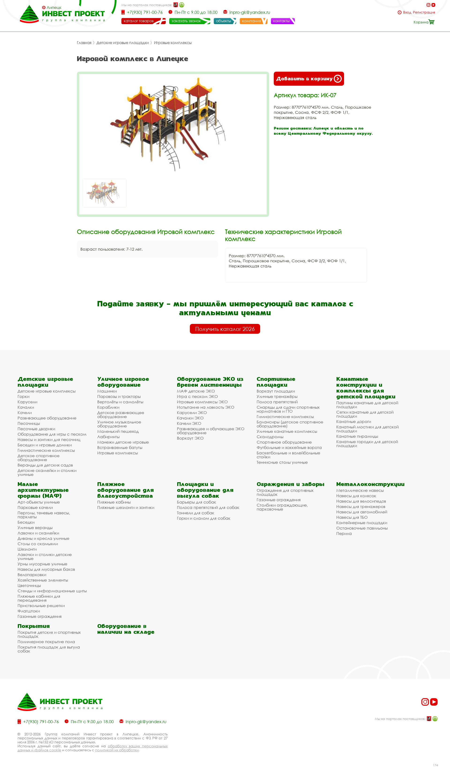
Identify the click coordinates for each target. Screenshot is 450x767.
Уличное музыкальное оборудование (119, 424)
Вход (407, 12)
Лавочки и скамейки (38, 533)
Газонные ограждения (40, 616)
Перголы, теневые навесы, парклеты (44, 515)
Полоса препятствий (277, 402)
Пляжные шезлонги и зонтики (125, 507)
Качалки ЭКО (190, 418)
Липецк (54, 7)
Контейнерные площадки (361, 523)
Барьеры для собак (196, 502)
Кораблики (108, 407)
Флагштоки (29, 611)
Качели (25, 413)
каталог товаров (139, 21)
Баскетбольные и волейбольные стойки (288, 455)
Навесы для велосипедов (361, 501)
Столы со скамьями (38, 544)
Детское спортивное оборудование (39, 458)
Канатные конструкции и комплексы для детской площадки (365, 387)
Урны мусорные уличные (42, 564)
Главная (84, 42)
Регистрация (424, 12)
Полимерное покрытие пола (46, 642)
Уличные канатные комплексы (287, 431)
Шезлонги (27, 549)
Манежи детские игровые (123, 442)
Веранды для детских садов (45, 465)
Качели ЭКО (189, 423)
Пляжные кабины (114, 502)
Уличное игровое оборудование (123, 382)
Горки (23, 396)
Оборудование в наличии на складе (125, 629)
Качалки (26, 407)
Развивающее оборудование (47, 418)
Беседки (26, 522)
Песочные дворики (36, 429)
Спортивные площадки (276, 382)
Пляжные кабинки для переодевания (39, 598)
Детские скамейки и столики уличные (47, 472)
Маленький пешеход (118, 431)
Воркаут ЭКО (190, 438)
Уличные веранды (35, 528)
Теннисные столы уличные (282, 462)
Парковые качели (35, 507)
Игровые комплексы (173, 42)
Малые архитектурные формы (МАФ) (43, 490)
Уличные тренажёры (277, 396)
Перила (344, 533)
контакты (281, 21)
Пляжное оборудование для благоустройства (125, 490)
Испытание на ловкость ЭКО (205, 407)
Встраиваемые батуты (119, 447)
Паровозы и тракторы (119, 396)
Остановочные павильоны (362, 528)
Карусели (27, 402)
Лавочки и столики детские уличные (45, 556)
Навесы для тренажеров (360, 506)
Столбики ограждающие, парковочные (282, 507)
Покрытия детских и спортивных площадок (49, 634)
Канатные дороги (353, 421)
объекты (223, 21)
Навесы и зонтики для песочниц (49, 439)
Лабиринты (108, 437)
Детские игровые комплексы (46, 391)
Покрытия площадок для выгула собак (49, 649)
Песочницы (29, 423)
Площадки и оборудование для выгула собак (205, 490)
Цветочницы (29, 585)
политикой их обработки (117, 750)
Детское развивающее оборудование (120, 415)
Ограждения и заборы (290, 484)
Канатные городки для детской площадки (367, 444)
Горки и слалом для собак (203, 518)
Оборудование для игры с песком (52, 434)
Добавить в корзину (304, 78)
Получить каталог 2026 (225, 329)
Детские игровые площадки (123, 42)
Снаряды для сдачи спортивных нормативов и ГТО (288, 409)
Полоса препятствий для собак (208, 507)
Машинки (107, 391)
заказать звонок (186, 21)
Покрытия (34, 626)
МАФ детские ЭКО (196, 391)
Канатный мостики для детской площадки (367, 429)
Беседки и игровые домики (45, 445)
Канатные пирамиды (357, 436)
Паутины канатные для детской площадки (367, 405)
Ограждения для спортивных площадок (285, 492)
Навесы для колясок (356, 496)
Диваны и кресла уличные (43, 538)
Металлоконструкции (370, 484)
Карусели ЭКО (192, 413)
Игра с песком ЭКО (197, 396)
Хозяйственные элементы (43, 580)
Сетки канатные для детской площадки (365, 414)
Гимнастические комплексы (46, 450)
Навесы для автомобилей (361, 512)
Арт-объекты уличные (39, 502)
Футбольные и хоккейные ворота (289, 447)
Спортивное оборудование (284, 442)
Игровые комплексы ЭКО (202, 402)
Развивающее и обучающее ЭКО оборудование (210, 431)
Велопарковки (32, 575)
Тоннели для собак (195, 513)
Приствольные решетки (41, 606)
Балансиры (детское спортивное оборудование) (290, 424)
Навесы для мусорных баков (46, 569)
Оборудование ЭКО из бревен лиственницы (210, 382)
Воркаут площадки (276, 391)
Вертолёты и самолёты (120, 402)
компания (251, 21)
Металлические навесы (360, 490)
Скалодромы (270, 437)
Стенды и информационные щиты (52, 591)
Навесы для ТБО (352, 517)
